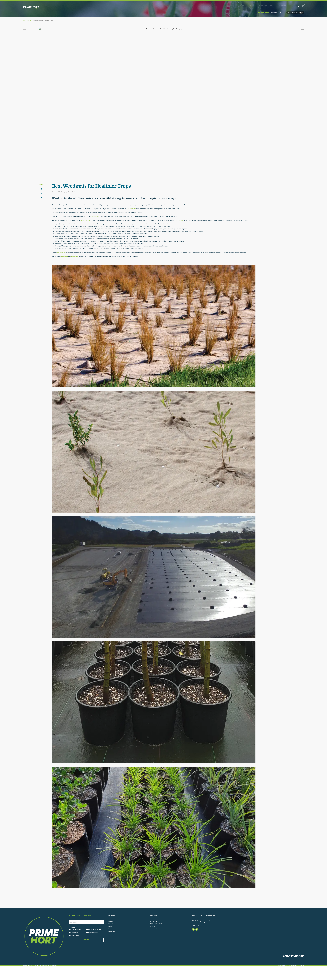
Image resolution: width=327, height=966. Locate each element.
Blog (29, 20)
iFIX (251, 6)
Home (24, 20)
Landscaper (74, 932)
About (241, 6)
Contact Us (153, 921)
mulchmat (74, 256)
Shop (231, 6)
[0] (303, 6)
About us (110, 923)
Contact (282, 6)
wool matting (95, 216)
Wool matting (178, 220)
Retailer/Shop (75, 935)
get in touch (61, 252)
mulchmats (132, 208)
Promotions (111, 931)
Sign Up (86, 939)
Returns (152, 926)
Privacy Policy (154, 929)
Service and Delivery (156, 923)
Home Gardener (93, 932)
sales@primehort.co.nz (203, 923)
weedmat (64, 256)
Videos (110, 926)
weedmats (71, 205)
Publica (302, 965)
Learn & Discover (266, 6)
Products (110, 921)
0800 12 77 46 (276, 12)
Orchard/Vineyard (76, 929)
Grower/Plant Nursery (94, 929)
